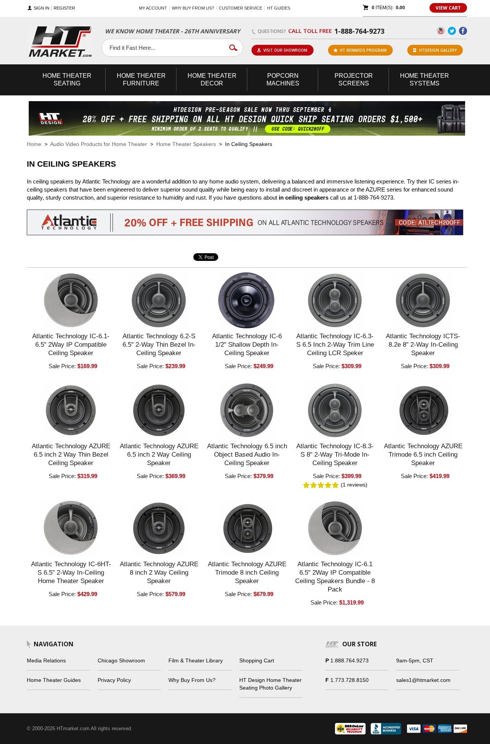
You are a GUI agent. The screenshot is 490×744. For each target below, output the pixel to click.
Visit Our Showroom (285, 50)
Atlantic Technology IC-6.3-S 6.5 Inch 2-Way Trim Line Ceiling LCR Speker (335, 345)
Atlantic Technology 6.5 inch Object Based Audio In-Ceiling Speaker (247, 454)
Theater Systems (424, 79)
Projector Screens (354, 79)
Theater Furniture (141, 79)
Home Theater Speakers (186, 144)
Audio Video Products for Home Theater (98, 144)
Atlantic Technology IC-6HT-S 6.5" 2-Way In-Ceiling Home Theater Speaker (71, 572)
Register (64, 8)
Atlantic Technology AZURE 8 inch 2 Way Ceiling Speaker (159, 572)
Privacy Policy (114, 680)
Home (34, 144)
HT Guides (278, 8)
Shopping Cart (256, 660)
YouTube (441, 31)
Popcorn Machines (282, 79)
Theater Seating (66, 79)
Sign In (41, 8)
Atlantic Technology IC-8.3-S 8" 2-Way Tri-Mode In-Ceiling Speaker (335, 454)
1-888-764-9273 (359, 31)
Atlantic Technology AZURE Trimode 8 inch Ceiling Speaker (247, 572)
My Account (153, 8)
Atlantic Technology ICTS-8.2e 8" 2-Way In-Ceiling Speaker (423, 345)
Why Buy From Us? (192, 680)
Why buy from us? (193, 8)
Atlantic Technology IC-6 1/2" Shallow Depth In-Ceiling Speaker (247, 345)
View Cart (448, 8)
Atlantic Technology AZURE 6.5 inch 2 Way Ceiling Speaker (159, 454)
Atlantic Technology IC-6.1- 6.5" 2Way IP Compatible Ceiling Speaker (70, 345)
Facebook (463, 31)
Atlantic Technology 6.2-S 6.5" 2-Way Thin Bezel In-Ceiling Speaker (159, 345)
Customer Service (240, 8)
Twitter (452, 31)
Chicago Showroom (121, 660)
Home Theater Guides (54, 680)
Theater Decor (212, 79)
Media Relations (46, 660)
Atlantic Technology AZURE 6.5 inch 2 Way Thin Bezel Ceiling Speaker (71, 454)
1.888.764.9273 (349, 660)
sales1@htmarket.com (423, 680)
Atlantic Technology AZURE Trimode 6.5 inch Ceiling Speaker (423, 454)
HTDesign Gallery (438, 50)
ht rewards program (363, 50)
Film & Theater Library (195, 660)
